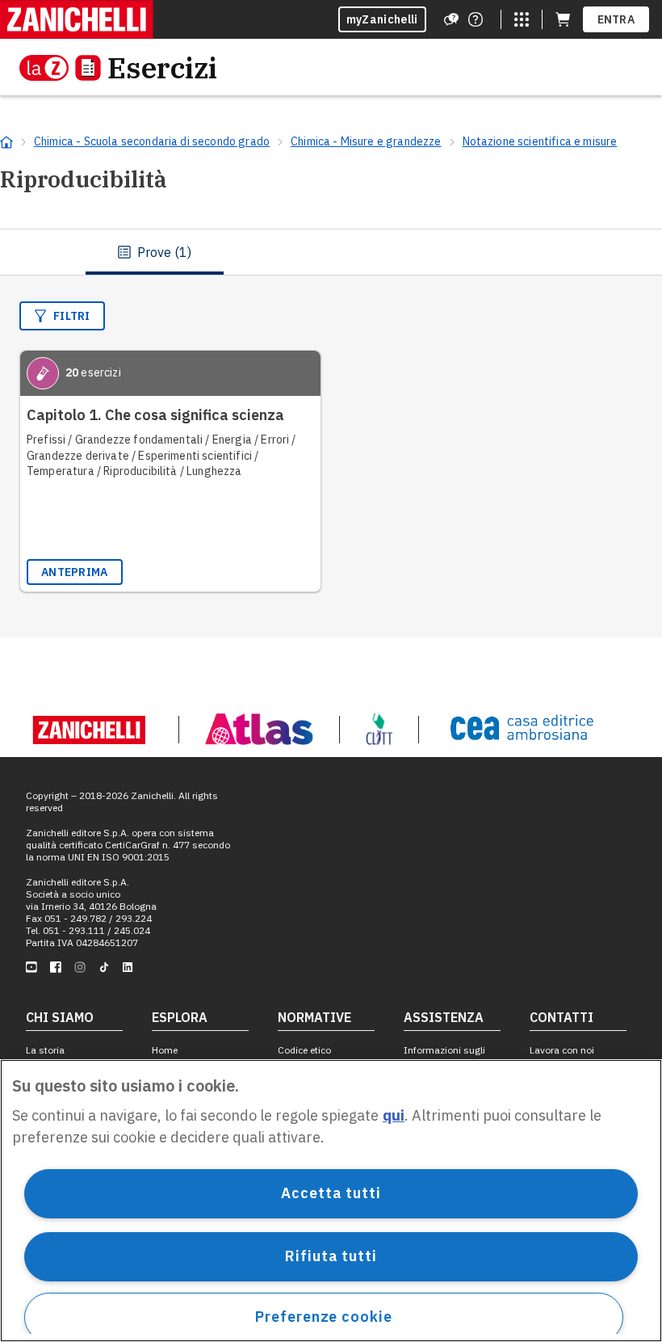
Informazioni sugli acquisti (444, 1056)
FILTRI (71, 316)
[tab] (155, 252)
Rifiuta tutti (331, 1256)
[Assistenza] (451, 19)
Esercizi (162, 67)
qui (393, 1115)
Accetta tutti (331, 1193)
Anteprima (74, 572)
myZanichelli (382, 19)
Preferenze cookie (323, 1316)
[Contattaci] (475, 19)
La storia (45, 1050)
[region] (331, 1200)
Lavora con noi (562, 1050)
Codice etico (304, 1050)
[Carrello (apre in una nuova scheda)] (562, 19)
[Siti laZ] (521, 19)
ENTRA (616, 19)
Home (165, 1050)
